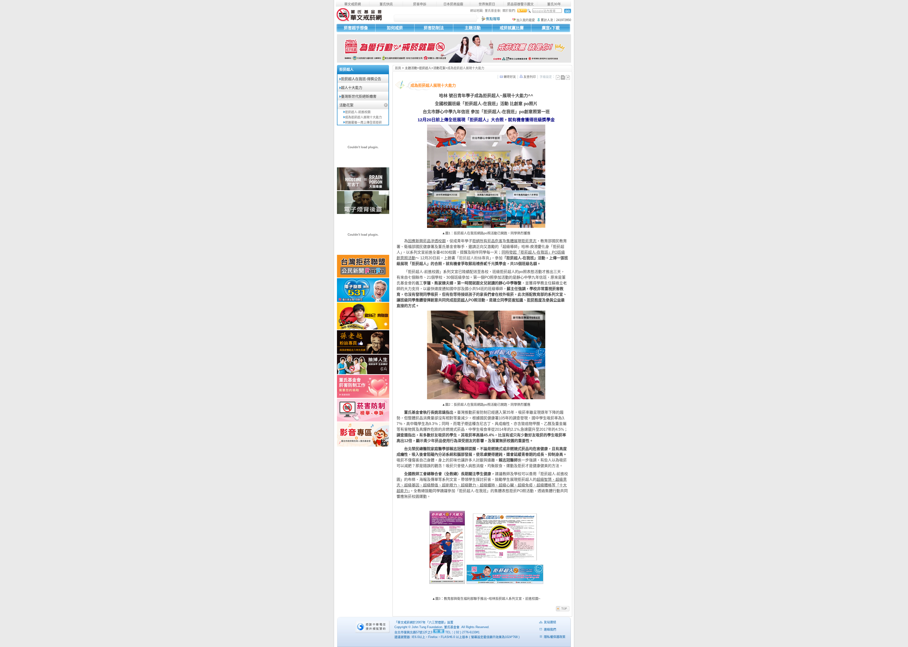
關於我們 (508, 10)
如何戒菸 (395, 28)
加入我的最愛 (525, 20)
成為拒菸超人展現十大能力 (363, 117)
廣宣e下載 (551, 28)
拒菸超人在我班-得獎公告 (361, 79)
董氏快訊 (386, 4)
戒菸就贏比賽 (512, 28)
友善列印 (529, 76)
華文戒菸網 (352, 4)
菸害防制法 (434, 28)
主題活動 (473, 28)
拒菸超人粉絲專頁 (474, 258)
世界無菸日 (487, 4)
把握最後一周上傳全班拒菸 (363, 122)
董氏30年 (554, 4)
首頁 (398, 68)
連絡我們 (550, 629)
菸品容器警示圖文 (520, 4)
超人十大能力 (351, 88)
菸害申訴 (419, 4)
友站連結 (550, 622)
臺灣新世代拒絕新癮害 (358, 96)
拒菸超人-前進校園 (358, 112)
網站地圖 (476, 10)
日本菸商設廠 (453, 4)
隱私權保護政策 (554, 636)
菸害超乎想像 (356, 28)
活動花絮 (346, 105)
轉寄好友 (509, 76)
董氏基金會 (492, 10)
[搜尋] (567, 11)
